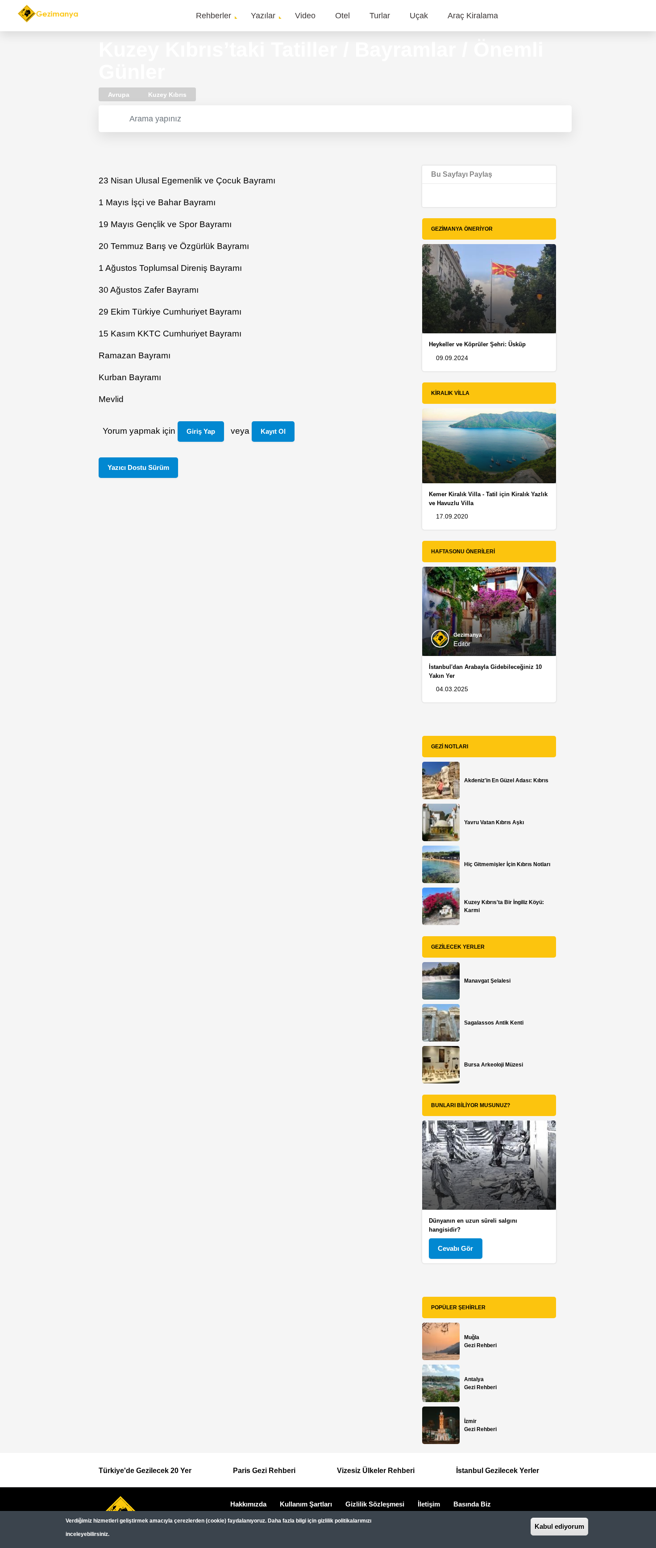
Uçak (419, 15)
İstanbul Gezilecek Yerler (497, 1470)
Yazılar (263, 15)
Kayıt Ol (273, 431)
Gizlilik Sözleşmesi (374, 1504)
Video (305, 15)
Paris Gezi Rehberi (264, 1470)
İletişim (429, 1504)
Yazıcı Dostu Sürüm (138, 467)
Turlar (380, 15)
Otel (342, 15)
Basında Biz (472, 1504)
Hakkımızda (248, 1504)
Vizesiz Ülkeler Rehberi (376, 1470)
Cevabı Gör (455, 1248)
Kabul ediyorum (559, 1526)
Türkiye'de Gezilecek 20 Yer (145, 1470)
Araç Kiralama (473, 15)
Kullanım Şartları (306, 1504)
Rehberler (213, 15)
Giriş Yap (201, 431)
